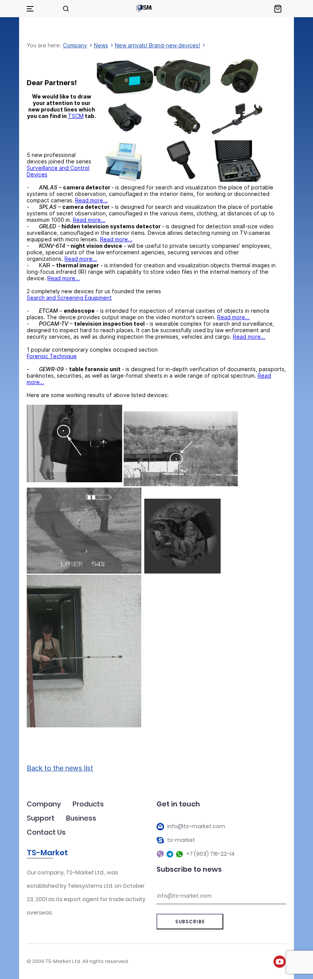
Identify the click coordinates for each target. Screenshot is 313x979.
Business (81, 818)
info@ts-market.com (196, 826)
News (101, 45)
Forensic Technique (52, 356)
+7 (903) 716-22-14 (210, 854)
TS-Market (47, 852)
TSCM (76, 116)
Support (41, 818)
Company (75, 45)
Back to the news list (60, 768)
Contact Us (46, 832)
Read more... (91, 200)
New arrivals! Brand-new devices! (157, 45)
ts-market (181, 840)
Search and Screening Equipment (69, 297)
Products (88, 804)
